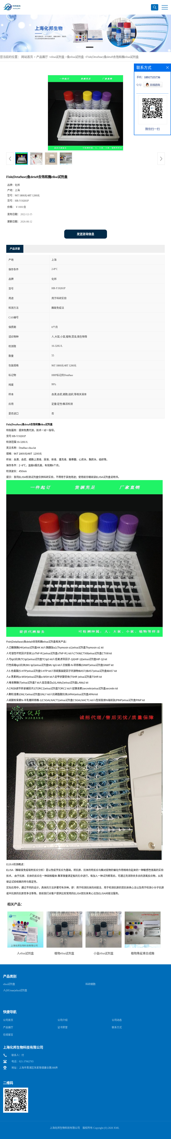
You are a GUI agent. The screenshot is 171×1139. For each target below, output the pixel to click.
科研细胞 (91, 984)
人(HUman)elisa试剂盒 (15, 990)
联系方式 (117, 1027)
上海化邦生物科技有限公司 (65, 1127)
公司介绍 (63, 1020)
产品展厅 (42, 56)
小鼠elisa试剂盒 (103, 953)
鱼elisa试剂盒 (75, 56)
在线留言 (8, 1034)
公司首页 (8, 1020)
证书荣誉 (63, 1027)
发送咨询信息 (85, 234)
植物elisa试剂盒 (64, 953)
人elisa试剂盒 (25, 953)
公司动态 (117, 1020)
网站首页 (27, 56)
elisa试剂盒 (57, 56)
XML (116, 1127)
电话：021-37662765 (22, 1061)
